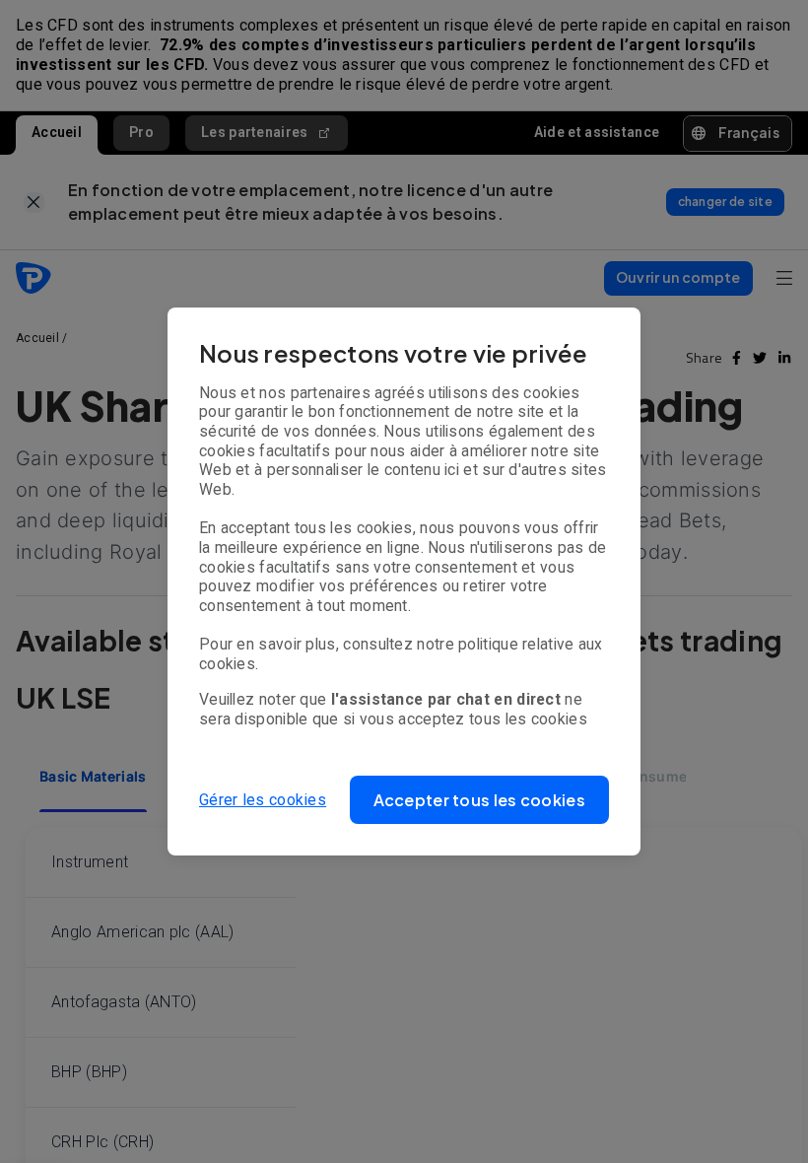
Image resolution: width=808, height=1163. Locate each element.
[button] (480, 800)
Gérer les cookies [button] (262, 799)
